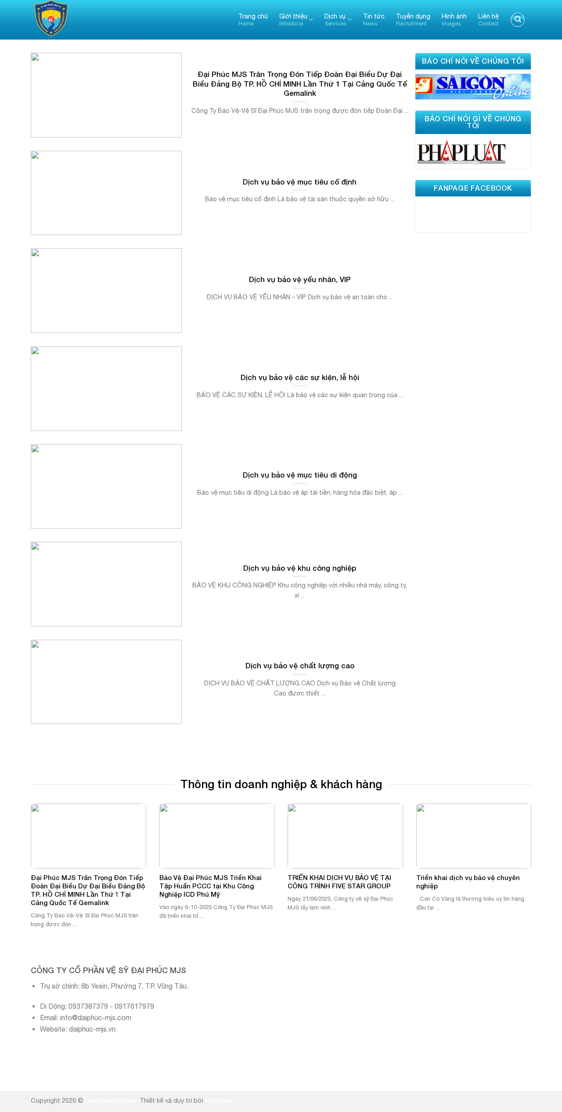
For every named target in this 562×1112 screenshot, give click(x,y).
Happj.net (219, 1100)
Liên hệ (488, 19)
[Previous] (19, 845)
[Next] (543, 845)
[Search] (518, 20)
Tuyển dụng (413, 19)
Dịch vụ (335, 19)
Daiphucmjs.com (111, 1100)
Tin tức (374, 19)
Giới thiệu (293, 19)
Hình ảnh (454, 19)
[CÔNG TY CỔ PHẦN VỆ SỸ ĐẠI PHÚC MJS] (83, 20)
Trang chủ (253, 19)
